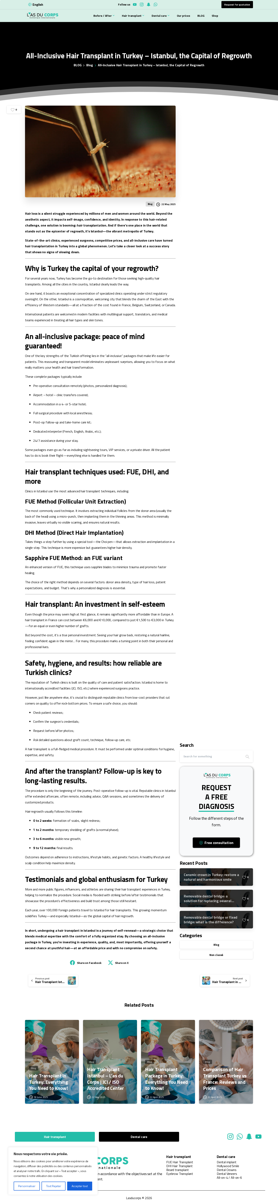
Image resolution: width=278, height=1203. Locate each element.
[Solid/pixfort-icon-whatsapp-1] (239, 1136)
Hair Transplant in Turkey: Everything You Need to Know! (48, 1082)
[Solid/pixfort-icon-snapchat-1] (249, 1136)
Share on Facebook (89, 963)
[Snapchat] (148, 4)
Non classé (216, 955)
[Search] (247, 756)
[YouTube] (134, 4)
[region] (53, 1171)
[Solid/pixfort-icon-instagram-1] (230, 1136)
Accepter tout (80, 1186)
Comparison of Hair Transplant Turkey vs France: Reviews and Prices (225, 1078)
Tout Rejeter (53, 1186)
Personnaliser (26, 1186)
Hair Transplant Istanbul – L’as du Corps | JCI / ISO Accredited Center (105, 1078)
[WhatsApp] (155, 4)
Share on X (121, 963)
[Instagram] (141, 4)
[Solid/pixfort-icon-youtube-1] (258, 1136)
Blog (89, 65)
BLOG (77, 65)
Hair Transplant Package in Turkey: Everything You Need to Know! (166, 1078)
